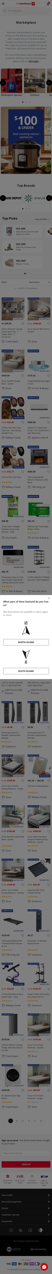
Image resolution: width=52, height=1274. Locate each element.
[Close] (49, 598)
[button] (44, 1267)
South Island (26, 671)
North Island (26, 642)
